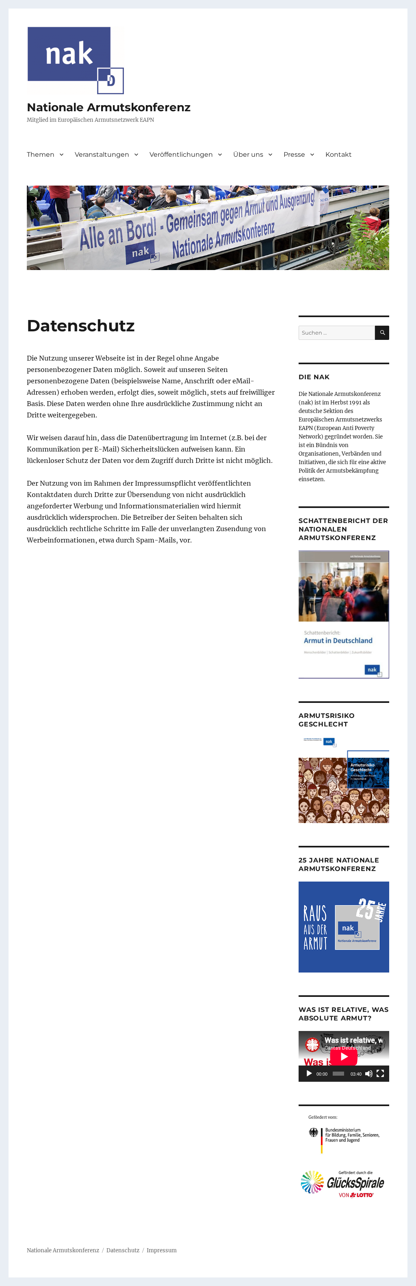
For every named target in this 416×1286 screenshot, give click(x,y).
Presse (294, 154)
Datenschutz (122, 1250)
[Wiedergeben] (309, 1074)
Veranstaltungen (102, 154)
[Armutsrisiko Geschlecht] (344, 779)
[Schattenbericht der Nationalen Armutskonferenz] (344, 614)
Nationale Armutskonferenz (109, 107)
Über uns (248, 154)
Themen (40, 154)
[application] (344, 1056)
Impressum (162, 1250)
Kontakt (338, 154)
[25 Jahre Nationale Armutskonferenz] (344, 926)
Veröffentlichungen (181, 154)
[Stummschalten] (369, 1074)
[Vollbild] (380, 1074)
